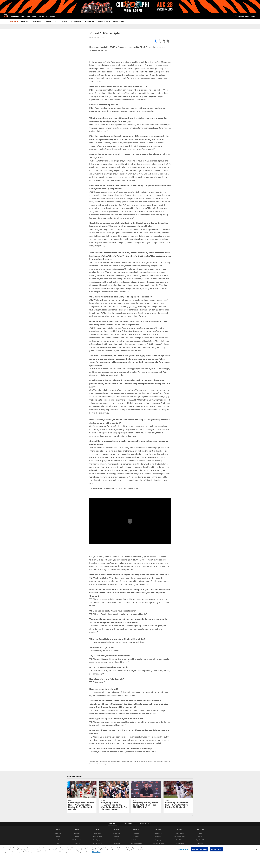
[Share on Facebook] (155, 42)
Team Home (58, 833)
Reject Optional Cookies (199, 849)
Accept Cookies (216, 849)
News (200, 833)
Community (77, 843)
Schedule (136, 833)
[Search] (236, 16)
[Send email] (163, 42)
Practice (116, 839)
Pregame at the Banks (158, 843)
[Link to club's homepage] (5, 15)
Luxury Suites (180, 843)
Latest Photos (116, 833)
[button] (130, 521)
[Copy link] (167, 41)
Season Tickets (180, 833)
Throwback (117, 843)
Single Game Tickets (179, 836)
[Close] (257, 849)
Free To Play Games (136, 839)
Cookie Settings (183, 849)
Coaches (58, 839)
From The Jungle (97, 836)
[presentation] (192, 815)
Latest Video (97, 833)
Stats (58, 843)
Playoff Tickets (180, 839)
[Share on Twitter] (159, 42)
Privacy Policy (96, 852)
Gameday (116, 836)
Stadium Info (158, 833)
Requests (200, 843)
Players (58, 836)
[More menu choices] (59, 16)
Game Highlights (97, 839)
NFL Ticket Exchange (136, 843)
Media (77, 836)
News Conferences (97, 843)
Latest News (77, 833)
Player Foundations (201, 839)
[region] (130, 849)
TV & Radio (136, 836)
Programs (201, 836)
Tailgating (158, 839)
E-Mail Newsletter (77, 839)
